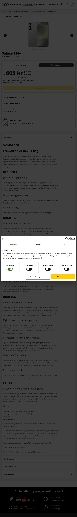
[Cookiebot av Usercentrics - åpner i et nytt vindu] (66, 238)
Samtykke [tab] (13, 244)
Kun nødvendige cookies (38, 277)
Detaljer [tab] (38, 244)
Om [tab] (63, 244)
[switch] (29, 269)
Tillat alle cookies (63, 277)
